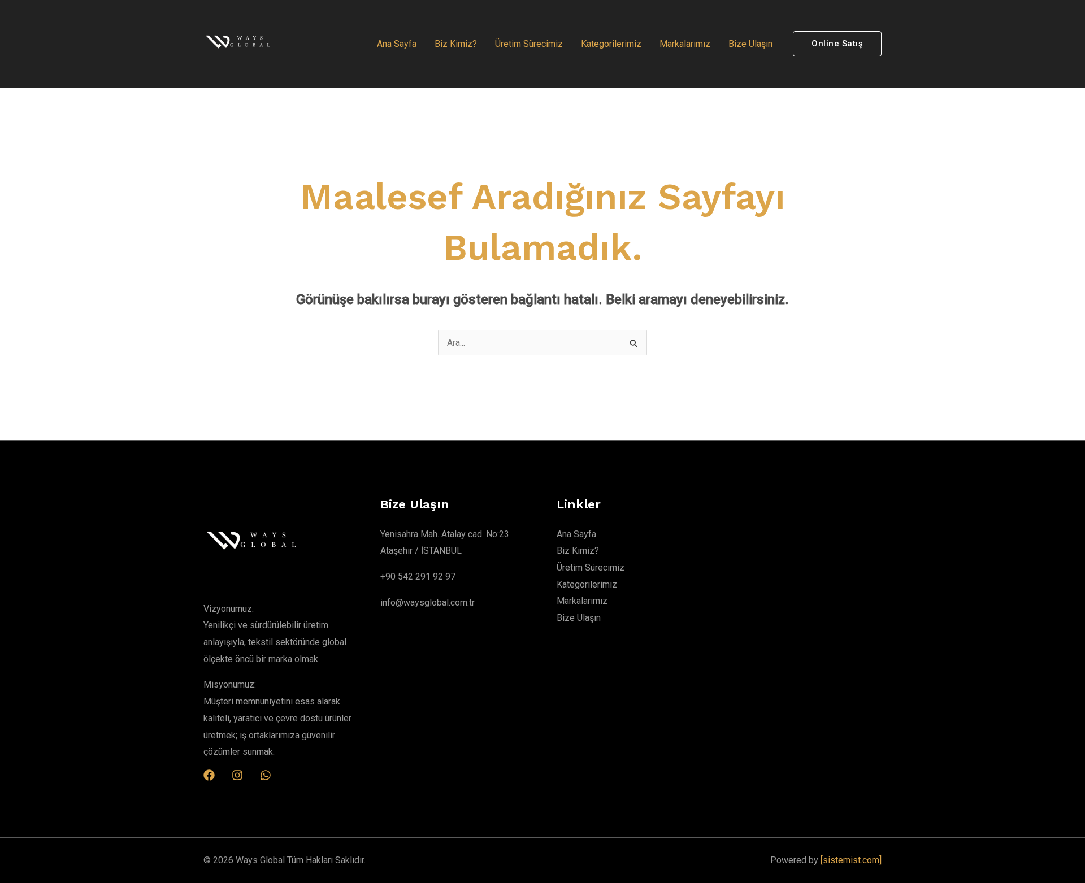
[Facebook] (209, 775)
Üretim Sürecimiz (529, 43)
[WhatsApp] (265, 775)
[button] (837, 43)
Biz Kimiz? (456, 43)
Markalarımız (684, 43)
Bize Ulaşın (750, 43)
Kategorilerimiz (611, 43)
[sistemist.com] (851, 860)
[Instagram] (237, 775)
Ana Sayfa (396, 43)
